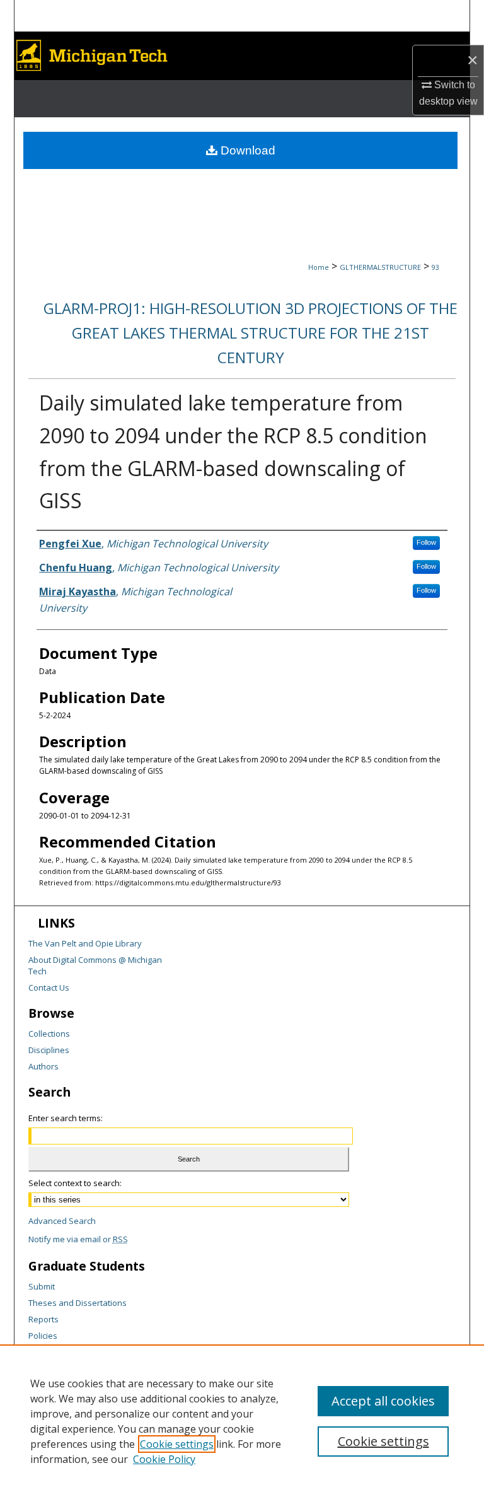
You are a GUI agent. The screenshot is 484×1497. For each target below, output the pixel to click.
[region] (242, 1420)
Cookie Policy (164, 1459)
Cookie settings (177, 1444)
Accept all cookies (383, 1400)
